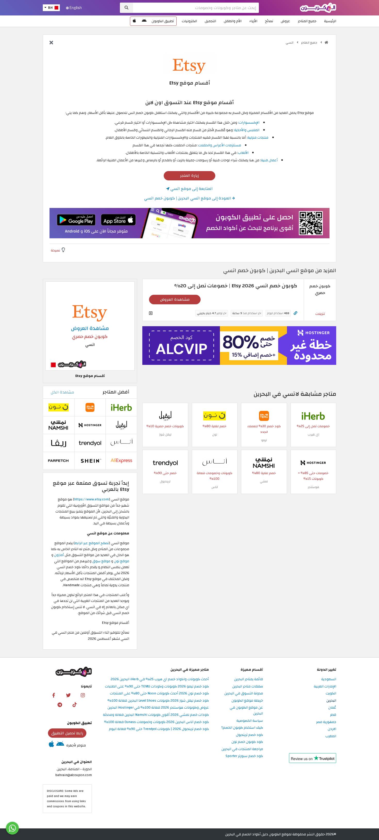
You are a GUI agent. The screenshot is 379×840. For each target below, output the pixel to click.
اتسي (290, 42)
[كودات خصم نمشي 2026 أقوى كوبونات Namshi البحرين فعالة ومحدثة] (264, 462)
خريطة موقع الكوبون (247, 701)
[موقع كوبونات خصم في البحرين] (326, 42)
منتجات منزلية (258, 137)
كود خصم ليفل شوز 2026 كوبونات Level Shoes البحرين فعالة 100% (158, 701)
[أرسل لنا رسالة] (12, 828)
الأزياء (253, 21)
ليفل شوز (165, 434)
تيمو (264, 440)
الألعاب (243, 152)
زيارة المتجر (189, 175)
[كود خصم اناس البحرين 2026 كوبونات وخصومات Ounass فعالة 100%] (214, 462)
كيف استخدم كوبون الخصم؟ (242, 728)
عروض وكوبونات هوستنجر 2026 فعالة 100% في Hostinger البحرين (158, 708)
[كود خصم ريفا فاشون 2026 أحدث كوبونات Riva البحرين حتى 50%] (58, 442)
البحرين (331, 701)
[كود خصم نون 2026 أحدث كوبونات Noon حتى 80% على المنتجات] (214, 415)
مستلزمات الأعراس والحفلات (219, 145)
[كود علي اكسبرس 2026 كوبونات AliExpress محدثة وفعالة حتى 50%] (121, 460)
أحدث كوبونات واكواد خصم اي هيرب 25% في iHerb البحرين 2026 (160, 679)
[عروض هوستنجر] (239, 345)
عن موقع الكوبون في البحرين (246, 711)
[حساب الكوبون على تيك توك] (74, 704)
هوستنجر (313, 487)
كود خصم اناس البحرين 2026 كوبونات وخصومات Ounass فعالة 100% (156, 722)
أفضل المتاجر (116, 392)
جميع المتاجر (307, 21)
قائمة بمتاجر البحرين (248, 679)
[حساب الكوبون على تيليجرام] (60, 704)
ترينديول (165, 481)
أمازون (59, 555)
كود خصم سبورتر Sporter (244, 756)
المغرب (330, 736)
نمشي (264, 481)
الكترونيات (189, 21)
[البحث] (126, 8)
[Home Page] (318, 7)
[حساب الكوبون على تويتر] (68, 695)
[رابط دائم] (295, 313)
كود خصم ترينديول (249, 735)
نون (214, 434)
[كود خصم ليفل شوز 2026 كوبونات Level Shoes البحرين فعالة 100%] (165, 415)
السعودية (328, 679)
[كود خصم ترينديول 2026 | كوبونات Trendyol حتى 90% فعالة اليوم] (165, 462)
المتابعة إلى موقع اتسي (191, 188)
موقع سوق (101, 561)
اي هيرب (313, 434)
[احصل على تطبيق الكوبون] (189, 223)
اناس (214, 487)
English (75, 8)
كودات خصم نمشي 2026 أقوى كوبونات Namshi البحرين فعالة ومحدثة (156, 715)
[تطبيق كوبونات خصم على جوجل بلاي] (144, 21)
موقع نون (121, 561)
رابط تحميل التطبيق (67, 733)
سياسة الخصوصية (249, 721)
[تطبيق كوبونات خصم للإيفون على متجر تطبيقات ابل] (134, 21)
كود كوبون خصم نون (247, 742)
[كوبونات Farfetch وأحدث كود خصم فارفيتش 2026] (58, 460)
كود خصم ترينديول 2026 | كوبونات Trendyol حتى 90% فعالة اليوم (159, 729)
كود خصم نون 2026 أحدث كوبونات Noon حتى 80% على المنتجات (159, 693)
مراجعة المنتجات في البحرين (242, 749)
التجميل (210, 21)
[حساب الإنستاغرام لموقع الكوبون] (83, 695)
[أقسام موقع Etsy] (90, 326)
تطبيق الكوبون (163, 21)
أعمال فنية (269, 160)
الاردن (332, 729)
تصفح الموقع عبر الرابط (92, 543)
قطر (333, 715)
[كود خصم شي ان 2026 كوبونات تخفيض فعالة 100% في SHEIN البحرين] (90, 460)
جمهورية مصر (326, 722)
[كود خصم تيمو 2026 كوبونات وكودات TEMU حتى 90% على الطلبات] (264, 415)
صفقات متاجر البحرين (247, 687)
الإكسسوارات (249, 122)
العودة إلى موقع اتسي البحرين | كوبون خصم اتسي (188, 198)
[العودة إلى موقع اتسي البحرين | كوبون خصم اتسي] (51, 43)
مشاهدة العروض (175, 299)
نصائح (269, 21)
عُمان (332, 708)
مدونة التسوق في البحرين (243, 693)
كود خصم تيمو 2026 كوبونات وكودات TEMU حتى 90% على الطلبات (157, 687)
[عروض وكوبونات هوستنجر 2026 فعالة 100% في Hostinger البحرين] (313, 462)
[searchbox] (196, 8)
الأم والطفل (233, 21)
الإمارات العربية (325, 687)
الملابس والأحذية (246, 130)
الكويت (331, 693)
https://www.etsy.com (91, 499)
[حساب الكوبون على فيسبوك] (54, 695)
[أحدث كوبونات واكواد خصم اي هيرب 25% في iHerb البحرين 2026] (313, 415)
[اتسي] (189, 63)
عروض (285, 21)
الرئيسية (330, 21)
